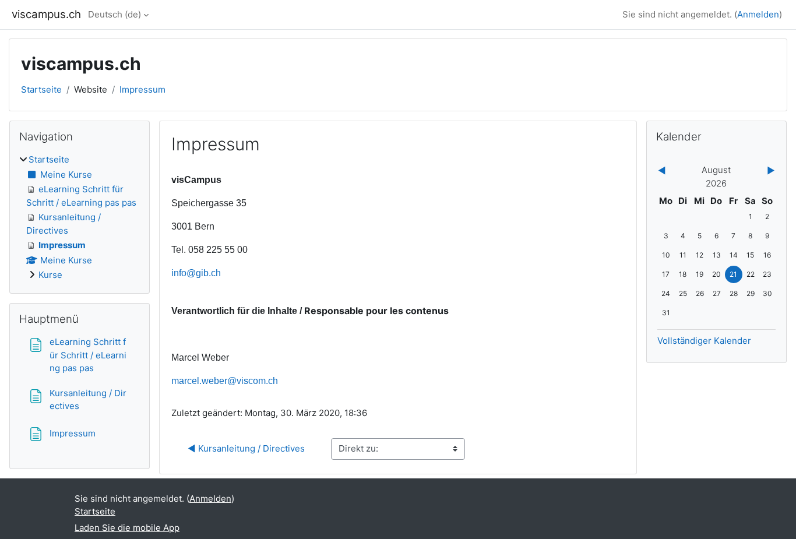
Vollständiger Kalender (704, 340)
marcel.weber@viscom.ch (224, 381)
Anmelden (758, 14)
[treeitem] (79, 217)
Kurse (50, 274)
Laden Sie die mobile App (127, 527)
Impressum (142, 89)
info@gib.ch (196, 273)
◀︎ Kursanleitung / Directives (246, 448)
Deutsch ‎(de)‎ (114, 14)
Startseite (41, 89)
